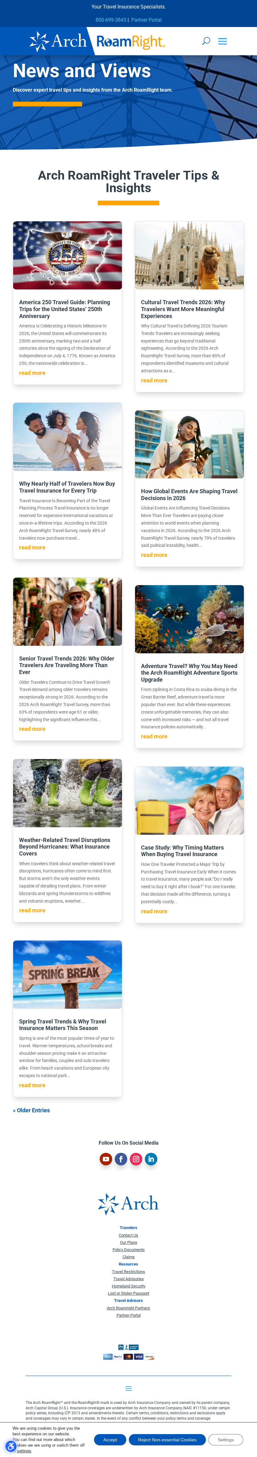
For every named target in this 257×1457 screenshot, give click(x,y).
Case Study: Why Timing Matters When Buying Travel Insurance (182, 851)
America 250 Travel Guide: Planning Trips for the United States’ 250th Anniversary (64, 309)
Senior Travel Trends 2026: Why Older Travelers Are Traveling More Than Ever (66, 665)
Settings (226, 1439)
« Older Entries (31, 1110)
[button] (222, 42)
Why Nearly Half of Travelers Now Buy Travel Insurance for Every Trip (67, 487)
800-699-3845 (111, 20)
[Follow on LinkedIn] (151, 1159)
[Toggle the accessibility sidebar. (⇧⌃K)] (11, 1446)
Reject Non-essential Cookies (167, 1439)
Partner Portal (146, 20)
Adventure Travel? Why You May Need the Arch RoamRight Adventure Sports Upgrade (189, 673)
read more (32, 373)
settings (24, 1451)
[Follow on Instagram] (136, 1159)
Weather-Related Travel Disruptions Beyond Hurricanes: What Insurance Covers (64, 847)
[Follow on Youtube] (106, 1159)
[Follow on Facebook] (121, 1159)
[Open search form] (206, 41)
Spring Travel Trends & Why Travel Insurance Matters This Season (62, 1025)
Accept (110, 1439)
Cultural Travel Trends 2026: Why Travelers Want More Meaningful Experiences (183, 309)
